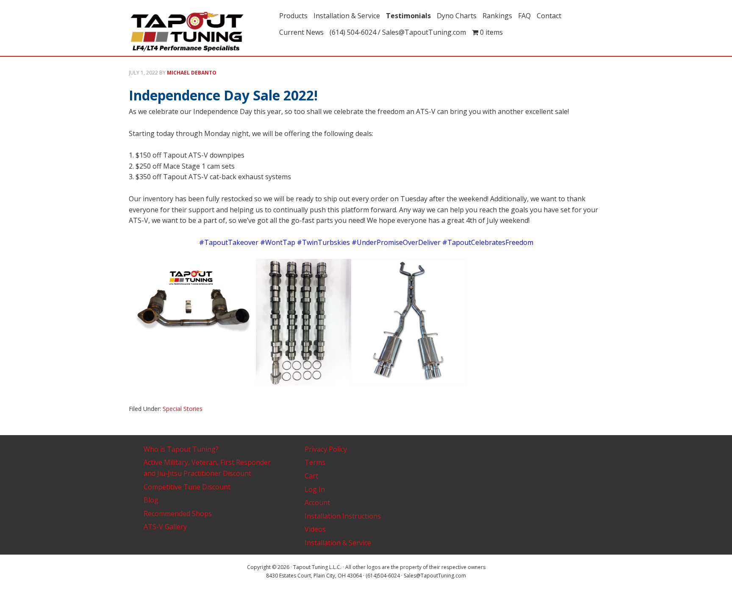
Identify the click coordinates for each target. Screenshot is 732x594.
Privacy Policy (326, 449)
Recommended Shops (178, 513)
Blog (151, 500)
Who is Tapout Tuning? (181, 449)
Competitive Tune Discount (187, 486)
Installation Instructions (343, 516)
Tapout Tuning (201, 32)
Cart (311, 475)
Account (317, 502)
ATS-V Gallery (165, 526)
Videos (315, 529)
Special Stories (182, 409)
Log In (315, 489)
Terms (315, 462)
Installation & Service (338, 542)
